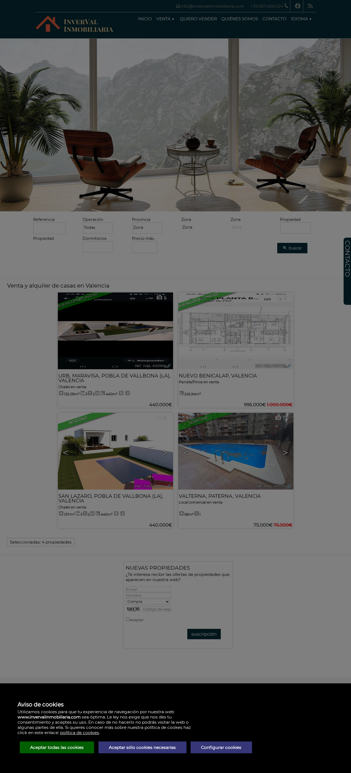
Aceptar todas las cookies (57, 747)
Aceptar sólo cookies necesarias (142, 747)
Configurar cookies (221, 747)
